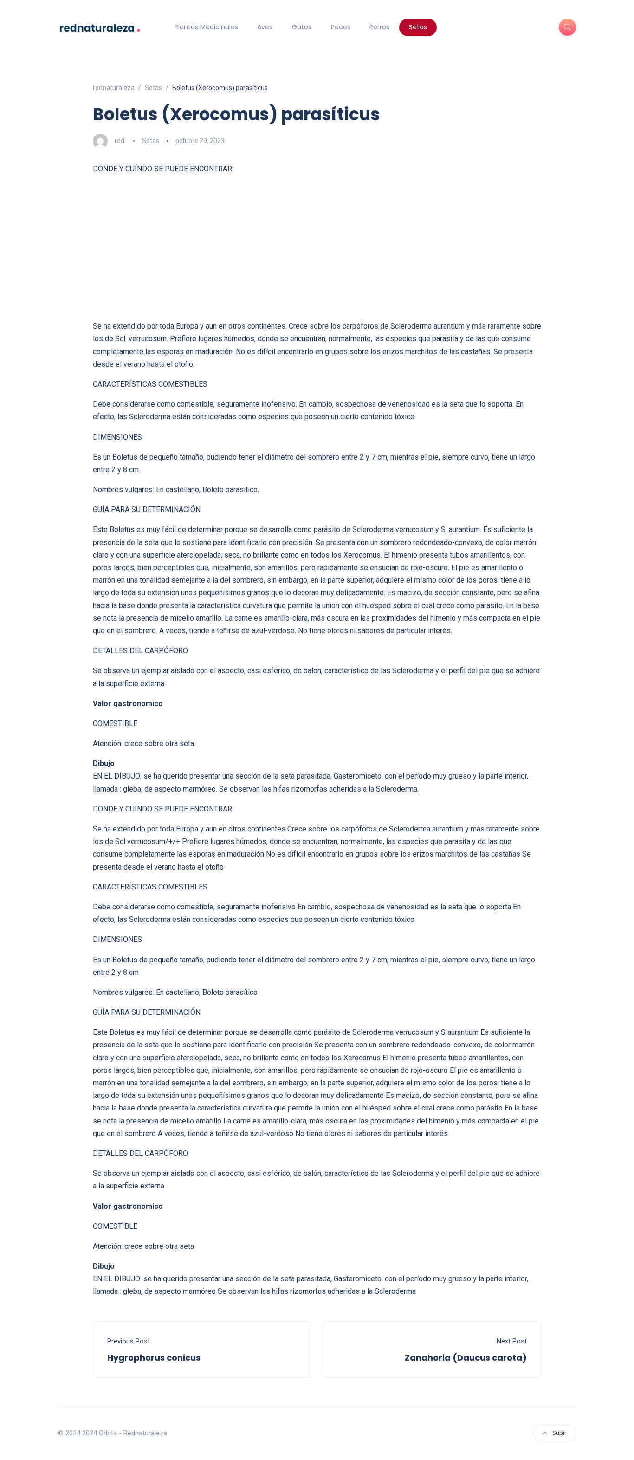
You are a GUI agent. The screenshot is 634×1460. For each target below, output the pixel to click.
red (119, 140)
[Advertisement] (317, 247)
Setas (418, 27)
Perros (379, 27)
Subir (559, 1432)
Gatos (301, 27)
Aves (264, 27)
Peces (340, 27)
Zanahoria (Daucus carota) (466, 1357)
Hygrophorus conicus (154, 1357)
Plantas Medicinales (206, 27)
